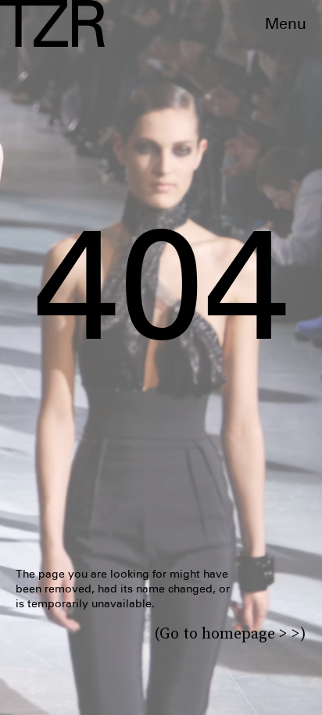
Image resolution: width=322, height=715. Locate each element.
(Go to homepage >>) (230, 633)
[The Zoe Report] (52, 23)
